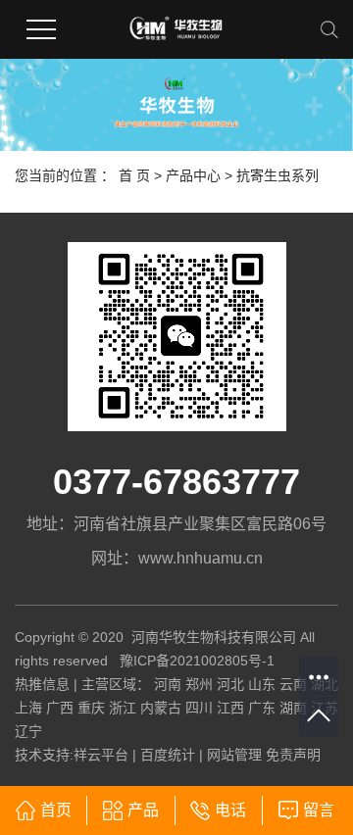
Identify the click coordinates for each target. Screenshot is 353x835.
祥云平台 (101, 754)
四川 (199, 707)
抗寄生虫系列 (277, 175)
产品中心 (193, 175)
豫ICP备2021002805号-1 (197, 660)
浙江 (122, 707)
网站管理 (234, 754)
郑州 (199, 684)
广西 (60, 707)
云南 (293, 684)
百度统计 (167, 754)
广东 (262, 707)
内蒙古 (160, 707)
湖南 (293, 707)
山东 (262, 684)
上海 (28, 707)
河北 (230, 684)
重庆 (91, 707)
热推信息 (42, 684)
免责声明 (293, 754)
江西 (230, 707)
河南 (167, 684)
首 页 (134, 175)
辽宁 (28, 731)
